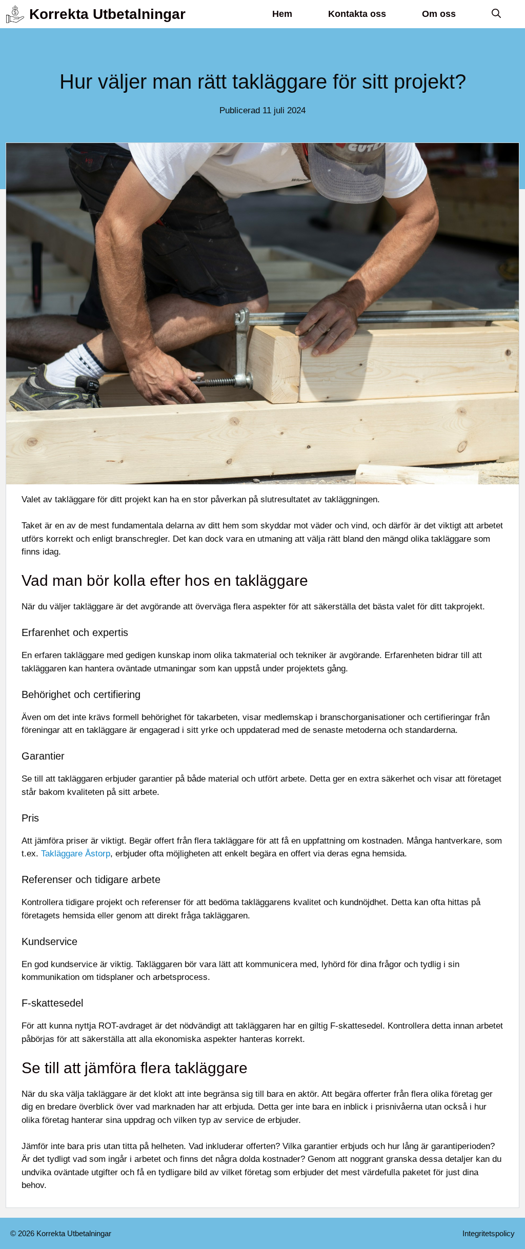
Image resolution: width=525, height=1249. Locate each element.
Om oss (439, 14)
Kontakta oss (357, 14)
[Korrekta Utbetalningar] (15, 14)
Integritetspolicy (488, 1233)
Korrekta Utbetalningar (107, 14)
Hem (282, 14)
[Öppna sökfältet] (496, 14)
